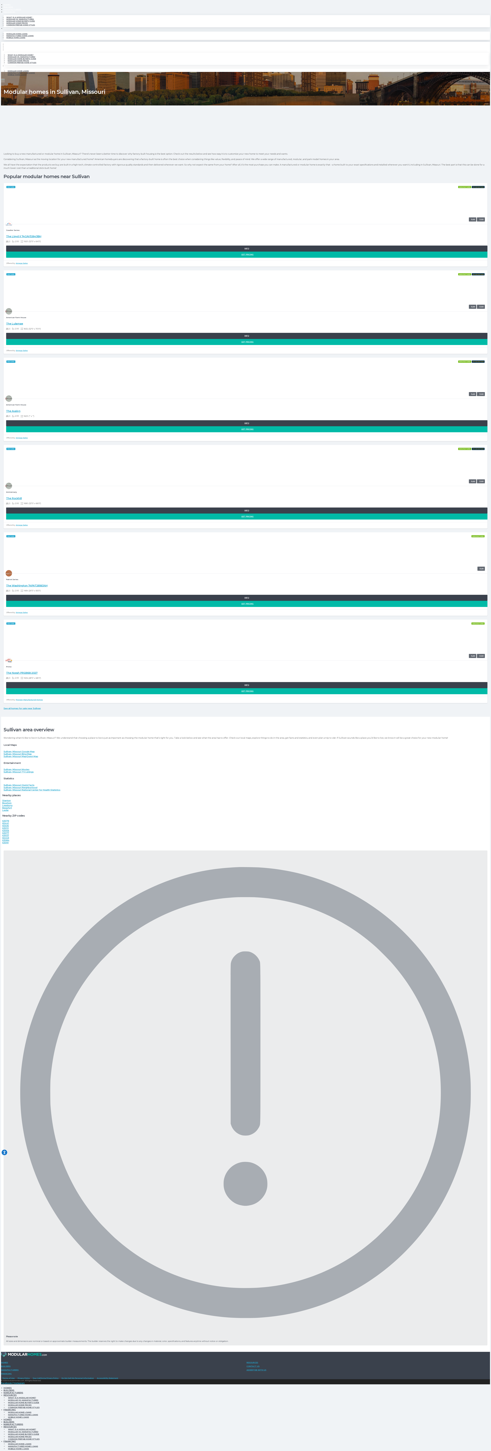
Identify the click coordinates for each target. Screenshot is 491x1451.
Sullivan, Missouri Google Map (19, 751)
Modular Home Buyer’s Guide (20, 21)
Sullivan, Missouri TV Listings (19, 772)
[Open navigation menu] (3, 80)
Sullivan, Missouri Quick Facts (19, 785)
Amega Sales (22, 263)
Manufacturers (12, 9)
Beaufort (7, 808)
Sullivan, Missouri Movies (16, 769)
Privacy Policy (24, 1378)
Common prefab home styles (20, 25)
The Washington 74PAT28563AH (26, 585)
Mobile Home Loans (15, 38)
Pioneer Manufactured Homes (29, 700)
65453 (5, 838)
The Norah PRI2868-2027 (22, 672)
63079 (5, 821)
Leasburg (7, 805)
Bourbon (7, 803)
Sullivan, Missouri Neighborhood (20, 787)
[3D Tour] (481, 219)
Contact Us (253, 1366)
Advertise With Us (256, 1370)
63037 (5, 835)
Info (246, 248)
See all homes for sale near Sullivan (22, 708)
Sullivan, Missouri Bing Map (18, 754)
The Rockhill (14, 498)
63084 (5, 840)
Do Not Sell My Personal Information (78, 1378)
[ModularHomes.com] (24, 1355)
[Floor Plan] (472, 219)
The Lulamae (14, 323)
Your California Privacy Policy (45, 1378)
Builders (8, 7)
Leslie (5, 810)
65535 (5, 826)
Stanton (6, 800)
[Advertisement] (245, 125)
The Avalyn (13, 411)
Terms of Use (8, 1378)
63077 (5, 833)
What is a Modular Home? (19, 17)
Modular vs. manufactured (20, 19)
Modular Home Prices (17, 23)
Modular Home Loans (16, 34)
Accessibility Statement (107, 1378)
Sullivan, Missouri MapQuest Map (21, 756)
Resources (9, 12)
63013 (5, 828)
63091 (5, 843)
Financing (9, 28)
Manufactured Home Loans (20, 36)
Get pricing (247, 254)
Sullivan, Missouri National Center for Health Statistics (32, 790)
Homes (7, 5)
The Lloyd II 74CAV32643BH (23, 236)
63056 (5, 830)
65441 (5, 823)
